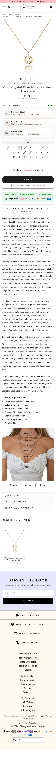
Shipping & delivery (28, 653)
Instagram (29, 710)
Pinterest (29, 706)
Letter (28, 142)
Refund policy (28, 676)
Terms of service (28, 680)
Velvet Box (29, 170)
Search (28, 670)
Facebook (29, 698)
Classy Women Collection (32, 726)
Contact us (28, 692)
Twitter (29, 702)
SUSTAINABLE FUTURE (37, 185)
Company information (28, 723)
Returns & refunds (28, 666)
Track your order (28, 662)
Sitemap (28, 688)
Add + (31, 170)
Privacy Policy (38, 716)
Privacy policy (28, 684)
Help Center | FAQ (28, 658)
